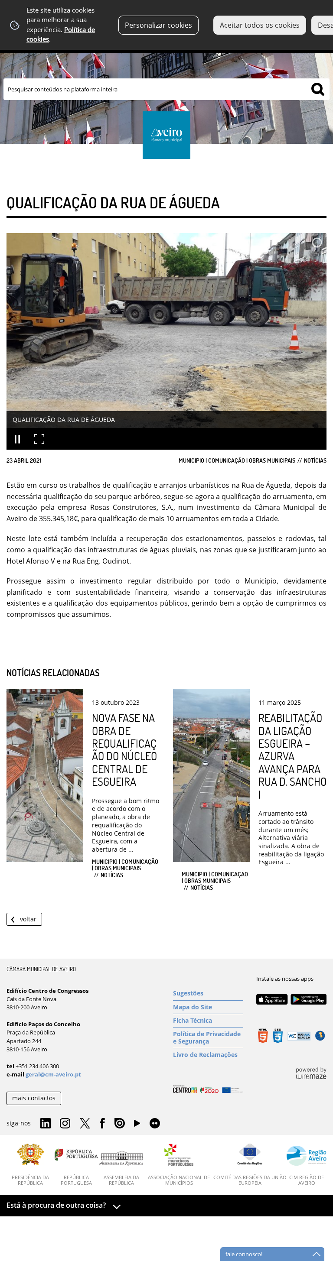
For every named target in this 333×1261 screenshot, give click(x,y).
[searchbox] (166, 89)
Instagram (65, 1123)
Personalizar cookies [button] (158, 25)
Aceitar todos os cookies (260, 25)
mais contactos (34, 1098)
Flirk (155, 1123)
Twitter (85, 1123)
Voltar (28, 919)
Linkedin (45, 1123)
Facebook (102, 1123)
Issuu (119, 1123)
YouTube (137, 1125)
